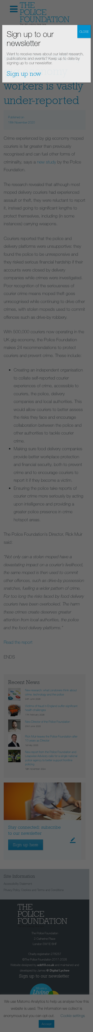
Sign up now (24, 73)
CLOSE (84, 32)
